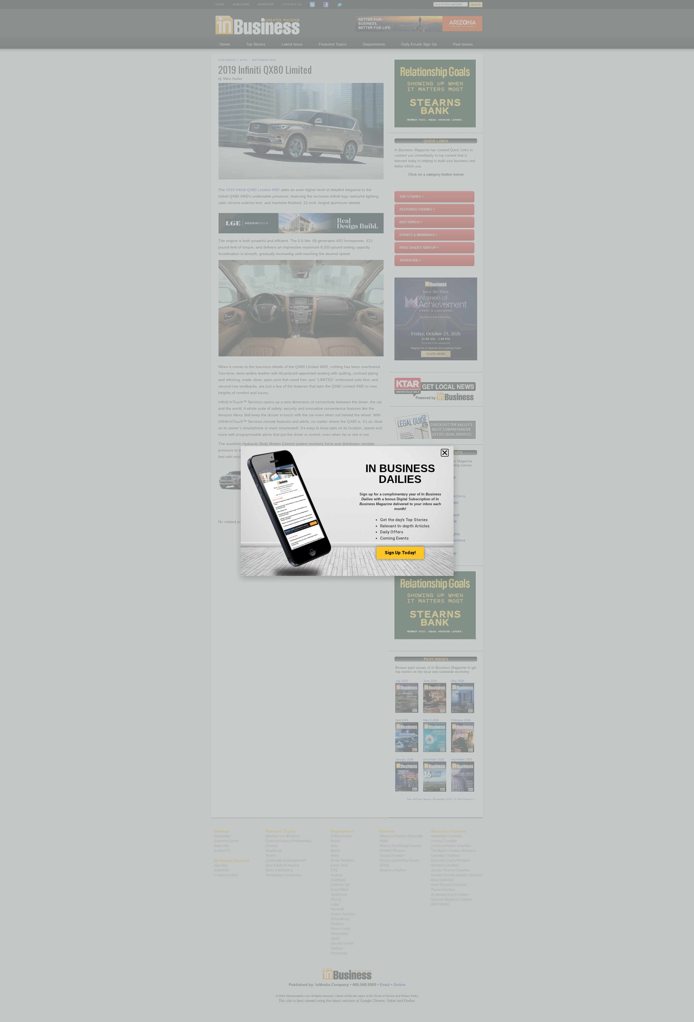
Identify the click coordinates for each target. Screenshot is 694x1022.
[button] (444, 452)
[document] (347, 511)
